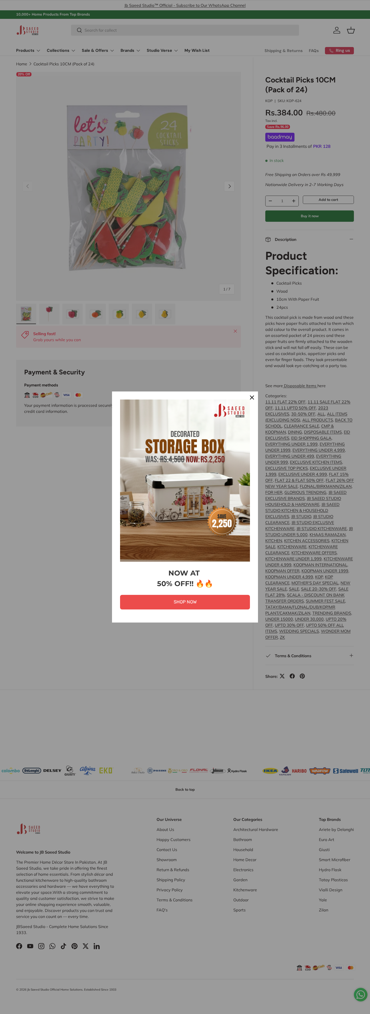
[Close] (252, 397)
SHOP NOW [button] (185, 602)
